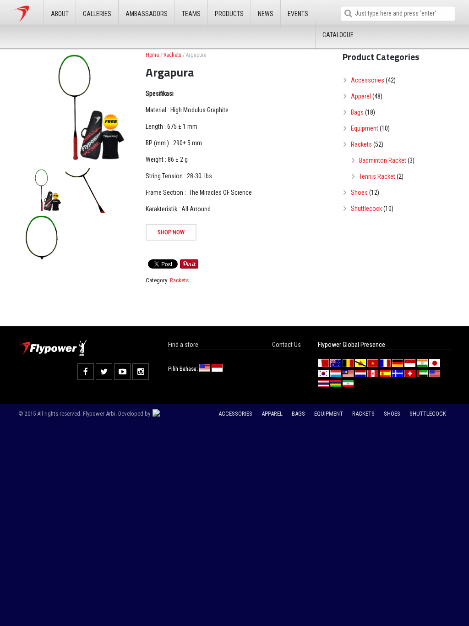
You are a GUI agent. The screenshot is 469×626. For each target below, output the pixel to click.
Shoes (359, 192)
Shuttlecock (366, 208)
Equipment (364, 128)
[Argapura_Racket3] (42, 236)
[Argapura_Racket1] (42, 190)
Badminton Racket (382, 160)
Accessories (367, 80)
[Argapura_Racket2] (88, 190)
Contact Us (286, 344)
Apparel (361, 96)
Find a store (183, 344)
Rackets (172, 55)
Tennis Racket (377, 176)
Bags (357, 112)
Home (152, 55)
